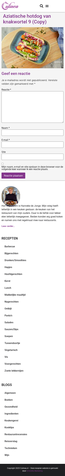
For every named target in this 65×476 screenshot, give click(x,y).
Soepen (9, 336)
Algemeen (10, 393)
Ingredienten (11, 413)
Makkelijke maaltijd (15, 294)
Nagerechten (12, 301)
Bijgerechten (11, 253)
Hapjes (8, 267)
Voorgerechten (13, 363)
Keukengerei (11, 420)
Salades (9, 322)
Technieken (11, 448)
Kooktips (9, 427)
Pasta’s (8, 315)
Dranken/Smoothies (15, 260)
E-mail (6, 140)
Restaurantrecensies (16, 434)
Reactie (6, 90)
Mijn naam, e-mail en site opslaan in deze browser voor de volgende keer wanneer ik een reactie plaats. (32, 168)
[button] (46, 6)
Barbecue (10, 246)
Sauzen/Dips (11, 329)
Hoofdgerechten (13, 274)
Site (4, 152)
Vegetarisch (11, 350)
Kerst (7, 281)
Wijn (7, 455)
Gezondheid (11, 406)
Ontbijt (8, 308)
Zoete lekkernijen (14, 370)
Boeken (9, 399)
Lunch (8, 287)
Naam (6, 128)
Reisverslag (11, 441)
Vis (6, 356)
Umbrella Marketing (35, 471)
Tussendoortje (12, 343)
